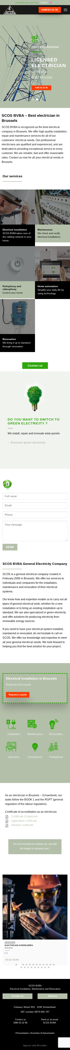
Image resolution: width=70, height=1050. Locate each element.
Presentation (22, 1033)
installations (54, 237)
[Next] (67, 921)
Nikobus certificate (22, 825)
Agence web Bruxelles (35, 1045)
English (44, 2)
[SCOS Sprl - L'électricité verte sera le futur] (15, 9)
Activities (35, 1033)
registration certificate (24, 820)
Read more (12, 960)
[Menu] (65, 10)
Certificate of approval (24, 816)
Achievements (47, 1033)
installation (9, 608)
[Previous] (2, 921)
